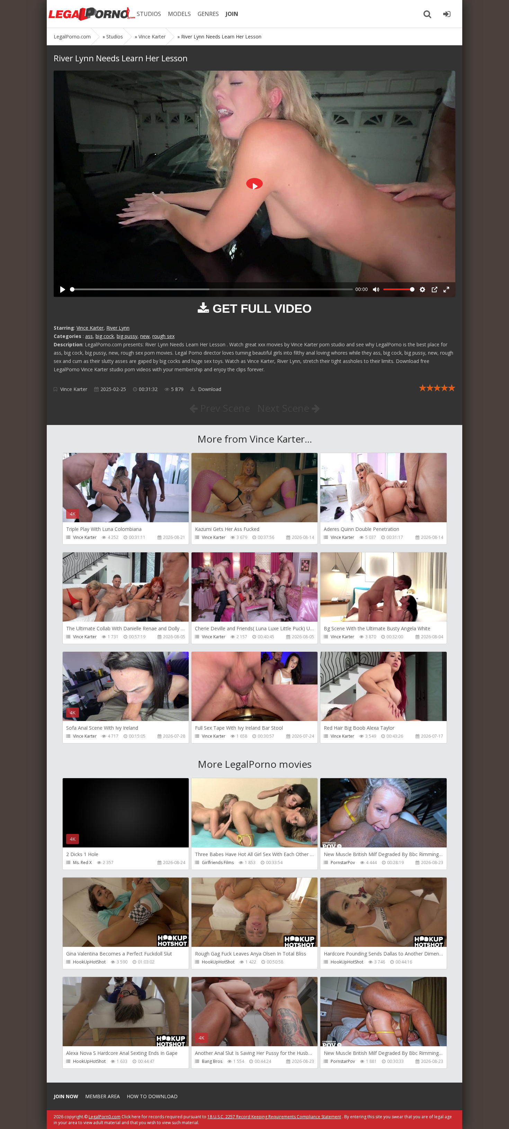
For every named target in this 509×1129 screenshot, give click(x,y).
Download (209, 389)
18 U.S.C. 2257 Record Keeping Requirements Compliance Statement (274, 1117)
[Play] (62, 289)
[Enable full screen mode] (446, 289)
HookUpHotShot (89, 962)
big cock (105, 336)
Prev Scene (224, 408)
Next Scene (284, 408)
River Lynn (118, 328)
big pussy (127, 336)
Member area (102, 1096)
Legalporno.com (91, 14)
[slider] (211, 289)
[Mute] (376, 289)
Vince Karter (90, 328)
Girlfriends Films (218, 862)
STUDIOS (149, 14)
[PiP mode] (434, 289)
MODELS (179, 14)
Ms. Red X (82, 862)
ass (89, 336)
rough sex (163, 336)
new (145, 336)
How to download (152, 1096)
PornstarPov (343, 862)
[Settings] (422, 289)
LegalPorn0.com (104, 1117)
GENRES (208, 14)
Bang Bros (212, 1061)
